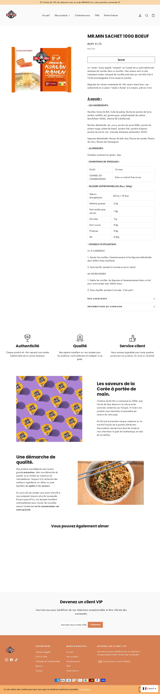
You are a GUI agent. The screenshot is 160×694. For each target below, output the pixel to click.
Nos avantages (97, 299)
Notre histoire (111, 15)
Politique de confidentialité (48, 661)
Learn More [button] (85, 689)
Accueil (46, 15)
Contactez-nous (82, 15)
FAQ (97, 15)
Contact (39, 670)
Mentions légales (43, 652)
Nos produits (61, 15)
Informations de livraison (105, 306)
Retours (39, 666)
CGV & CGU (41, 656)
